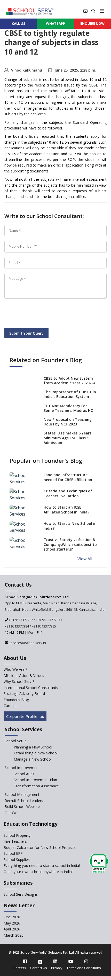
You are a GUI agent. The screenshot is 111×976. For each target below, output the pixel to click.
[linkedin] (55, 961)
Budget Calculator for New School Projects (40, 847)
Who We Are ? (15, 669)
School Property (17, 835)
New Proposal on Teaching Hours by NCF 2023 (68, 421)
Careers (10, 705)
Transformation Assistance (36, 785)
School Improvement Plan (35, 779)
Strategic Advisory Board (24, 693)
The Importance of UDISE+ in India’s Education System (70, 394)
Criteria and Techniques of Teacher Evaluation (68, 493)
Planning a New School (33, 747)
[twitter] (40, 961)
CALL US (18, 23)
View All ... (86, 559)
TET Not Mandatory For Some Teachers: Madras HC (68, 408)
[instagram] (86, 961)
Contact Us (38, 967)
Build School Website (22, 806)
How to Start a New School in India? (70, 525)
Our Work (13, 812)
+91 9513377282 (20, 619)
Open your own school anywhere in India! (38, 871)
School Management (22, 794)
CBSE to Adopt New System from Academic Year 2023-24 (69, 380)
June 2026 (12, 916)
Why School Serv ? (19, 681)
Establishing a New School (36, 753)
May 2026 (12, 923)
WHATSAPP (55, 23)
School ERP (13, 853)
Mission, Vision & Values (24, 675)
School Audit (24, 773)
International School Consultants (31, 687)
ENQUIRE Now (92, 23)
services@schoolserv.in (27, 642)
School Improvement (22, 767)
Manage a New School (33, 759)
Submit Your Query (26, 333)
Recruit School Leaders (24, 800)
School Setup (16, 740)
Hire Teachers (15, 841)
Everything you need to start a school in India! (42, 865)
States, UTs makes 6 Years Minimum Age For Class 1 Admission (67, 438)
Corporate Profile (22, 716)
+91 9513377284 (17, 626)
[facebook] (25, 961)
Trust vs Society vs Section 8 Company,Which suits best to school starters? (70, 544)
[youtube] (70, 961)
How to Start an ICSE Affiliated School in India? (66, 509)
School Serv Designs (21, 894)
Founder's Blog (16, 699)
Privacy (56, 967)
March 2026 (13, 935)
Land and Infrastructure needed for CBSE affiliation (68, 477)
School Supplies (17, 859)
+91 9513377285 (44, 626)
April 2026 (12, 929)
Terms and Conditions (84, 967)
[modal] (99, 864)
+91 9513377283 (48, 619)
